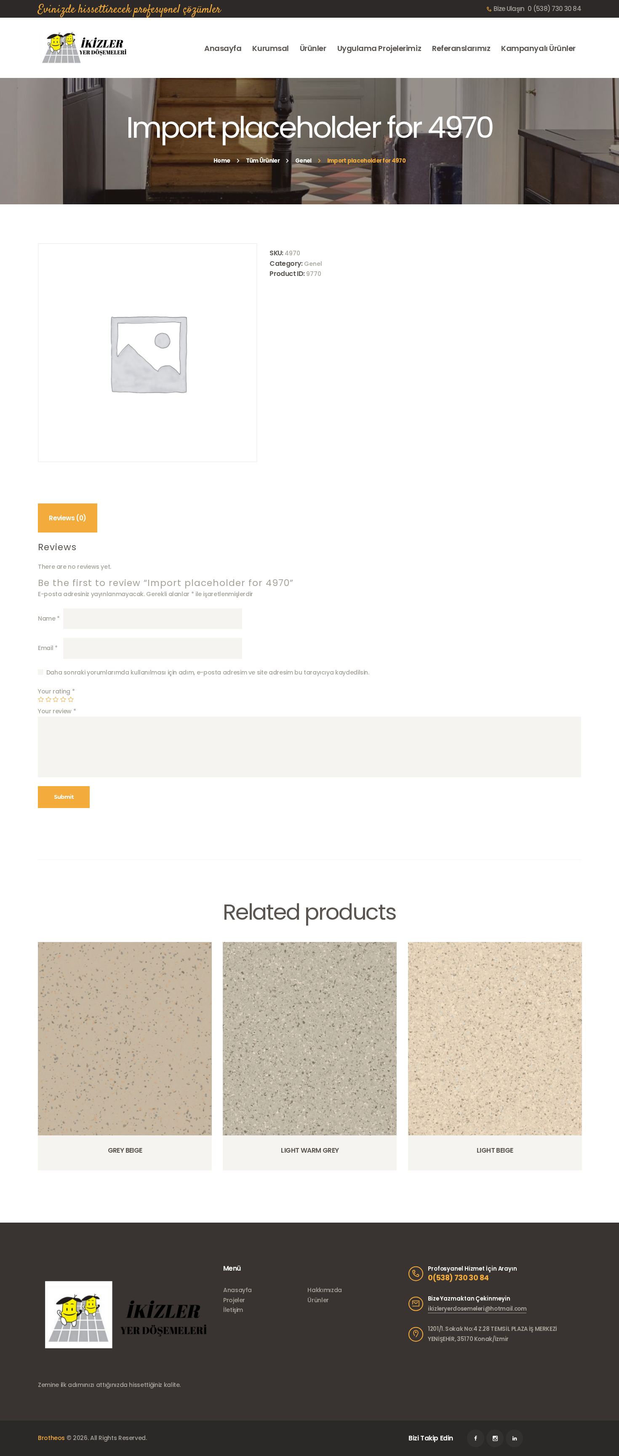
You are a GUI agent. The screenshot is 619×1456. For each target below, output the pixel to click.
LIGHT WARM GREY (310, 1150)
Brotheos (51, 1438)
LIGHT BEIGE (495, 1150)
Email (47, 648)
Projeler (234, 1300)
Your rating (56, 691)
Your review (57, 711)
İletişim (233, 1310)
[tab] (67, 517)
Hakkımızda (324, 1290)
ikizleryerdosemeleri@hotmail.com (477, 1309)
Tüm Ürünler (263, 161)
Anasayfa (237, 1290)
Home (221, 161)
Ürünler (317, 1300)
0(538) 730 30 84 (458, 1278)
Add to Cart (127, 1169)
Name (49, 618)
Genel (303, 161)
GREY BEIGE (125, 1150)
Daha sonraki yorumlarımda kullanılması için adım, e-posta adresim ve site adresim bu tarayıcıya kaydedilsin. (207, 672)
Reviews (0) (67, 518)
